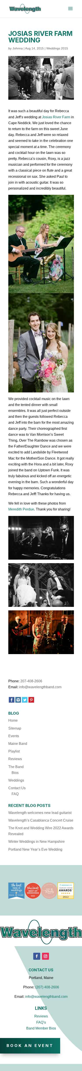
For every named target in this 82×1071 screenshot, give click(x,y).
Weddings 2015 (57, 48)
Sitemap (14, 728)
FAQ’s (41, 1022)
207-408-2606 (31, 681)
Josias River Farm (56, 117)
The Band (16, 767)
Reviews (15, 759)
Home (13, 720)
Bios (15, 773)
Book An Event (30, 1045)
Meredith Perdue (21, 509)
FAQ (15, 794)
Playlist (14, 751)
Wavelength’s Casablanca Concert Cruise (40, 820)
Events (13, 736)
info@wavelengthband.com (40, 687)
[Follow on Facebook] (36, 956)
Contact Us (17, 788)
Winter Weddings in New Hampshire (36, 841)
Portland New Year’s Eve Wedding (35, 849)
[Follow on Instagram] (45, 956)
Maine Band (17, 743)
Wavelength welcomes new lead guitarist (40, 813)
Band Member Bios (41, 1028)
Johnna (17, 48)
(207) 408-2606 (47, 987)
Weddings (16, 780)
